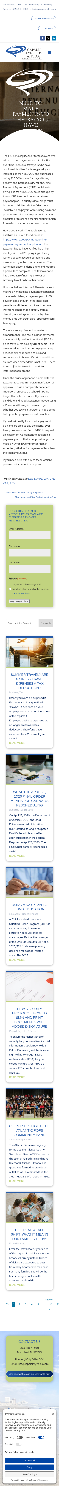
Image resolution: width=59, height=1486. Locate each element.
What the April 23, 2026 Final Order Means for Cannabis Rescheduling (29, 798)
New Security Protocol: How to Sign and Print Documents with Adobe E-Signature (29, 1018)
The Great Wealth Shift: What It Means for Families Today (29, 1234)
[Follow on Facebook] (42, 38)
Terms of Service (39, 1409)
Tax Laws (28, 809)
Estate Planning (17, 1243)
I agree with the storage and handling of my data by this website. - (30, 589)
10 (51, 1304)
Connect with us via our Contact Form (29, 1374)
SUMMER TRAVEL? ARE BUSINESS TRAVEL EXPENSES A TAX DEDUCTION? (29, 681)
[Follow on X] (48, 38)
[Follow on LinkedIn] (54, 38)
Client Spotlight (17, 1139)
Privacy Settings (17, 1409)
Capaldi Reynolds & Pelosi (22, 1031)
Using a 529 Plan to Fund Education (30, 907)
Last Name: (14, 562)
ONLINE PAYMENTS (44, 18)
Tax (21, 692)
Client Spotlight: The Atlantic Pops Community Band (29, 1130)
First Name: (14, 546)
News (29, 1139)
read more (17, 743)
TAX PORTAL (47, 28)
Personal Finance (29, 913)
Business (13, 692)
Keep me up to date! (19, 601)
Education (14, 913)
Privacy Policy (21, 593)
